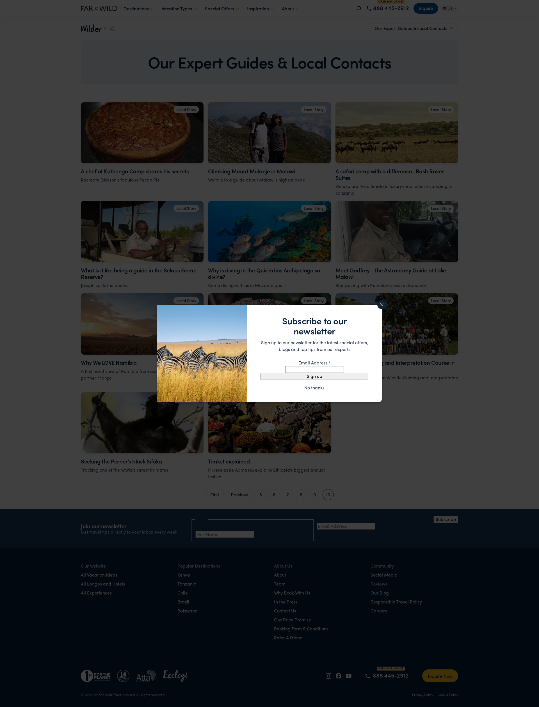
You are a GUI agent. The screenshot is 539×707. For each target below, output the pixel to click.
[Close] (381, 304)
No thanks (314, 387)
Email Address (314, 362)
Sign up (314, 376)
